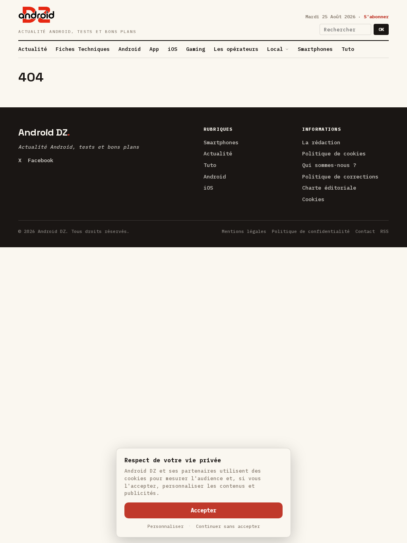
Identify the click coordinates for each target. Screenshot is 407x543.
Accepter (203, 510)
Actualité (32, 49)
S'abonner (376, 16)
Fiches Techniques (83, 49)
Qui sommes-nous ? (329, 165)
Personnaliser (165, 526)
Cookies (313, 199)
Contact (365, 231)
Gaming (195, 49)
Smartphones (315, 49)
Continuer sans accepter (228, 526)
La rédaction (321, 142)
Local (275, 49)
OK (381, 29)
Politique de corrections (340, 176)
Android (129, 49)
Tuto (347, 49)
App (154, 49)
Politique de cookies (334, 153)
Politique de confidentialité (311, 231)
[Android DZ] (36, 14)
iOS (172, 49)
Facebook (40, 160)
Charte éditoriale (329, 187)
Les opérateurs (236, 49)
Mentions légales (244, 231)
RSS (384, 231)
